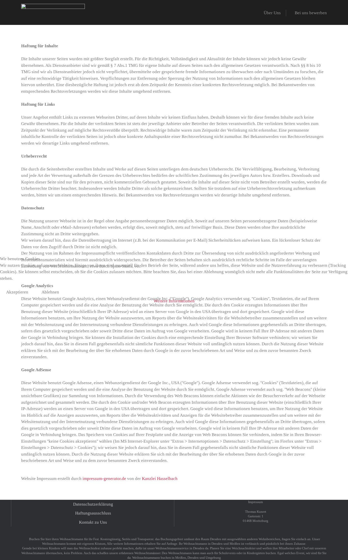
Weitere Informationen (174, 301)
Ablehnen (50, 292)
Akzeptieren (17, 292)
